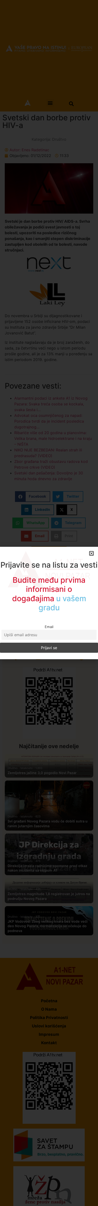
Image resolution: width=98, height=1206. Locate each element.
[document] (49, 603)
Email (49, 627)
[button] (91, 553)
